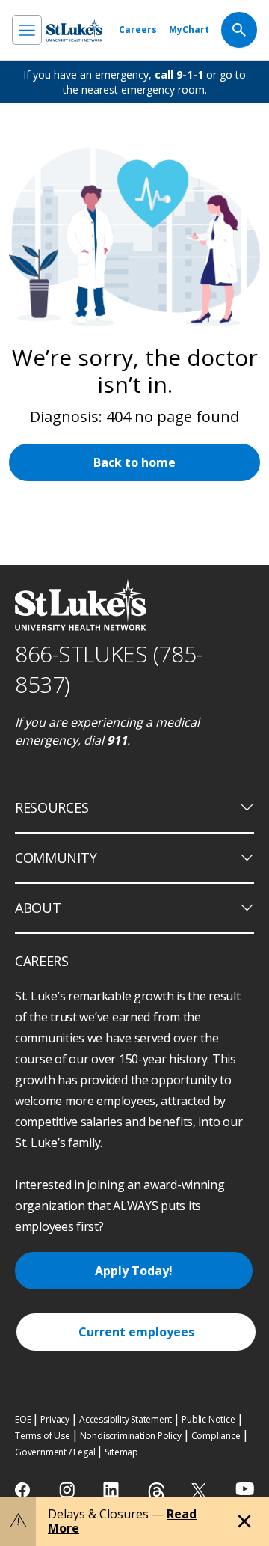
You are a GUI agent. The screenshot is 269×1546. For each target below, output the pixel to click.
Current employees (136, 1332)
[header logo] (74, 30)
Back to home (134, 462)
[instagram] (68, 1489)
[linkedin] (112, 1489)
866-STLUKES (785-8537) (108, 669)
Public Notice (208, 1419)
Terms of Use (42, 1435)
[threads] (156, 1491)
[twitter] (200, 1490)
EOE (23, 1419)
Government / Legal (55, 1452)
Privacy (54, 1419)
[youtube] (244, 1488)
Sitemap (121, 1452)
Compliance (216, 1435)
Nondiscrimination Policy (131, 1435)
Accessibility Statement (125, 1419)
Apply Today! (134, 1270)
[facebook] (24, 1489)
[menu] (27, 30)
